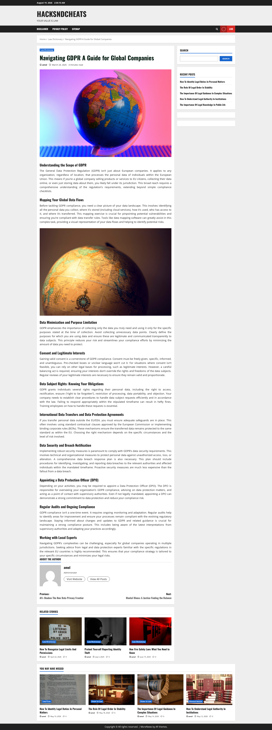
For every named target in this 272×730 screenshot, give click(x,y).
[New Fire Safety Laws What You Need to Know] (150, 631)
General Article (195, 701)
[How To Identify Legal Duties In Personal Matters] (63, 689)
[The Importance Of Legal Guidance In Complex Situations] (160, 689)
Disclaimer (42, 29)
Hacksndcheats (62, 13)
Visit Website (74, 579)
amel (44, 64)
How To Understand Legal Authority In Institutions (203, 99)
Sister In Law (97, 701)
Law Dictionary (47, 50)
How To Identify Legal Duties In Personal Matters (202, 81)
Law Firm (47, 701)
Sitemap (76, 29)
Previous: (62, 596)
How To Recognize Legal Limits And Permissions (58, 651)
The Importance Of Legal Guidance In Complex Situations (206, 93)
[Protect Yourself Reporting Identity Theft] (106, 631)
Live (231, 29)
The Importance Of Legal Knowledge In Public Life (203, 104)
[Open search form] (217, 29)
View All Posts (98, 579)
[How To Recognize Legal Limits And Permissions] (61, 631)
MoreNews (146, 726)
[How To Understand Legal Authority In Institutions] (209, 689)
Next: (148, 596)
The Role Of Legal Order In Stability (196, 87)
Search (184, 50)
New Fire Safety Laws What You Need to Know (149, 651)
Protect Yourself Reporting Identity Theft (103, 651)
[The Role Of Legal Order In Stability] (112, 689)
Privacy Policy (60, 29)
